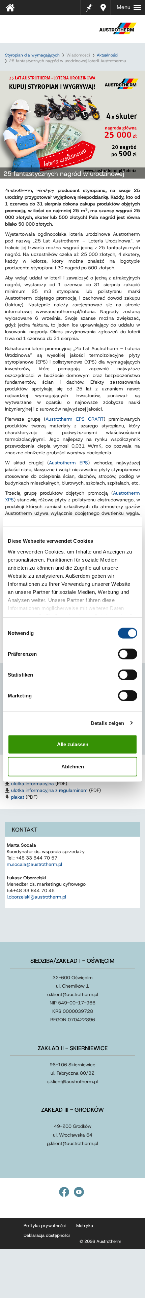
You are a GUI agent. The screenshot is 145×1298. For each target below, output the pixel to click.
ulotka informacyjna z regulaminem (49, 790)
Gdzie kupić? (104, 7)
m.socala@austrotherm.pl (34, 864)
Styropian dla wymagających (32, 55)
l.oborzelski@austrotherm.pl (36, 897)
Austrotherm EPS (68, 463)
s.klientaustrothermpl (72, 1081)
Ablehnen (72, 766)
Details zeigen (107, 723)
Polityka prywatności (45, 1225)
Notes (89, 3)
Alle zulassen (72, 744)
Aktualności (107, 55)
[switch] (127, 654)
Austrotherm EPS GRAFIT (74, 419)
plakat (17, 797)
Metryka (84, 1225)
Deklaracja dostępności (47, 1235)
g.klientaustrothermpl (72, 1143)
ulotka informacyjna (32, 783)
